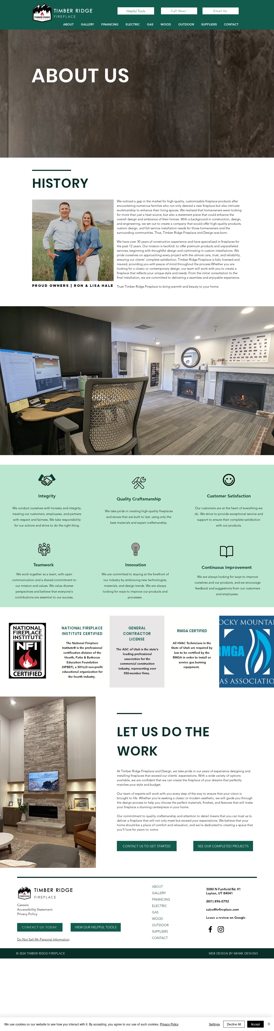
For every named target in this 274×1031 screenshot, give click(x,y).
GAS (155, 912)
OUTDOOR (160, 925)
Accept (255, 1024)
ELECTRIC (159, 906)
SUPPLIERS (160, 931)
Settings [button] (214, 1024)
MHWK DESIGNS (246, 953)
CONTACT (160, 938)
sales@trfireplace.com (222, 909)
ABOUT (157, 887)
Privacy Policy (169, 1024)
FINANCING (161, 899)
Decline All (234, 1024)
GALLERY (159, 893)
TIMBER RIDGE (73, 10)
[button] (132, 24)
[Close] (268, 1024)
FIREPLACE (65, 17)
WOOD (157, 919)
